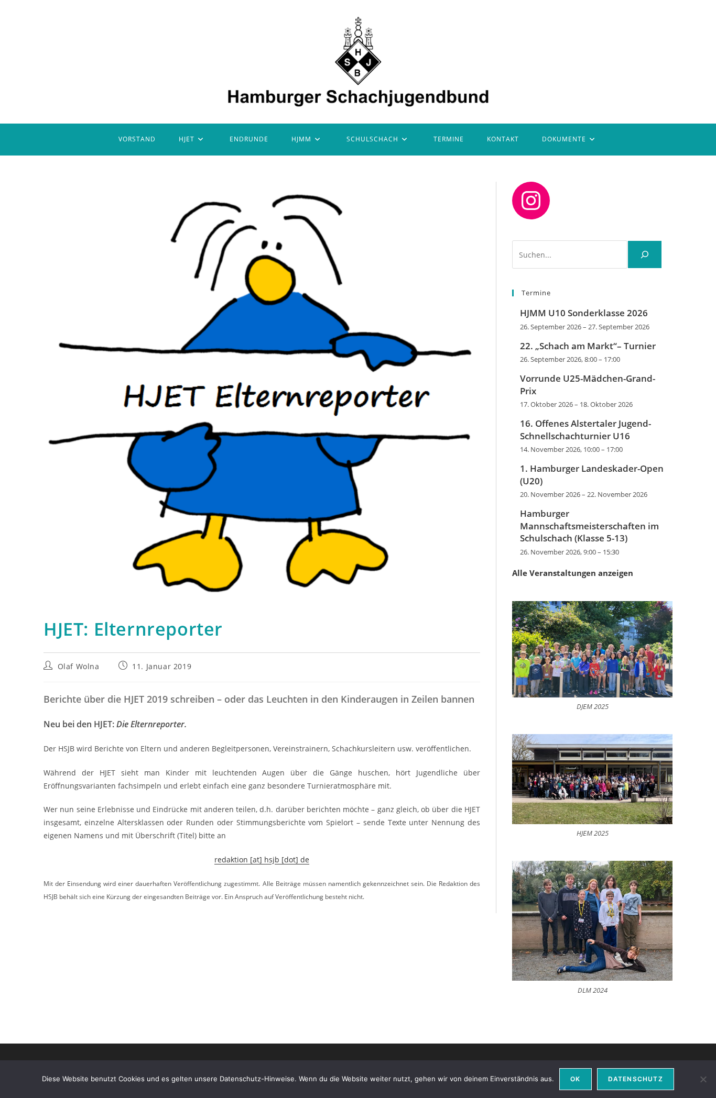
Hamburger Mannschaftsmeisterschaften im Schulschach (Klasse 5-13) (589, 526)
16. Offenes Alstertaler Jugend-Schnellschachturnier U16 (585, 429)
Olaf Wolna (79, 666)
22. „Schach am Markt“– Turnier (588, 346)
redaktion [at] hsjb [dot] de (261, 859)
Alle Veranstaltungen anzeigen (572, 573)
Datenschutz (635, 1079)
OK (575, 1079)
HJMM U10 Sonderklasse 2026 (584, 313)
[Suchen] (644, 254)
